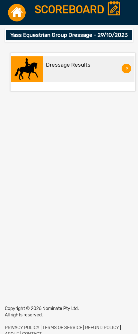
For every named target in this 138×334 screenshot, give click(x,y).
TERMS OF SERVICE (62, 327)
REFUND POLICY (102, 327)
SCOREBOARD (71, 10)
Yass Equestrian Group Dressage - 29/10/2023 (69, 35)
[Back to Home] (17, 12)
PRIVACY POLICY (22, 327)
